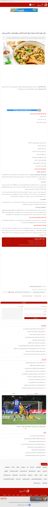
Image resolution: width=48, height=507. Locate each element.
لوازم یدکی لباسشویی (26, 479)
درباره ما (46, 1)
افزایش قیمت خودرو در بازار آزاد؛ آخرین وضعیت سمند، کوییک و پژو (34, 354)
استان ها (4, 495)
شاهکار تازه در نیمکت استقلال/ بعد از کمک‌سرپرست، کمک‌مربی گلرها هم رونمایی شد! (31, 345)
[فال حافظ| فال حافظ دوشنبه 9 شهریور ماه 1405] (44, 498)
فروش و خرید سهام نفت (14, 471)
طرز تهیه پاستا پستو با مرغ (27, 296)
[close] (46, 496)
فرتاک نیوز (40, 86)
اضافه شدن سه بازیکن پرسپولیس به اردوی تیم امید (36, 379)
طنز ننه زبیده (45, 471)
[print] (9, 292)
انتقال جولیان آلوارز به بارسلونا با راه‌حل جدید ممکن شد (36, 331)
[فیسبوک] (6, 499)
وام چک (45, 475)
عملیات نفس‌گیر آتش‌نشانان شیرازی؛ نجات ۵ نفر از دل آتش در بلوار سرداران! (31, 244)
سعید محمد (32, 467)
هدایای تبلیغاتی (15, 475)
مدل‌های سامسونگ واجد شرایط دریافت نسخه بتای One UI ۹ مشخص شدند (33, 444)
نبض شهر (38, 471)
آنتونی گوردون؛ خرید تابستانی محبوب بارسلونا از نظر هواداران (35, 371)
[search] (30, 5)
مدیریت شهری (23, 495)
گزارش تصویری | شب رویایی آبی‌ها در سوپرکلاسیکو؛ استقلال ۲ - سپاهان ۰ (31, 426)
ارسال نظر (35, 318)
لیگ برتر (13, 467)
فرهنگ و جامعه (36, 292)
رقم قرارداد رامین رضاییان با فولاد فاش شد (38, 340)
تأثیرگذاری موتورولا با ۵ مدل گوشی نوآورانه (38, 449)
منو (34, 4)
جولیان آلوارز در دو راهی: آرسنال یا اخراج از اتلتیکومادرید (36, 342)
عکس (43, 1)
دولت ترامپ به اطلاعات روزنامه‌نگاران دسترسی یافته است (36, 376)
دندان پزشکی (30, 475)
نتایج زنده (36, 1)
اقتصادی (18, 495)
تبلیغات (40, 1)
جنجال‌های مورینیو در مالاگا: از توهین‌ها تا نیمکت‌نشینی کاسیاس (35, 368)
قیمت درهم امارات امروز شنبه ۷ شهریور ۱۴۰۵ (22, 110)
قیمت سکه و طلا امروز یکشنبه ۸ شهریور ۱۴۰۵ (36, 242)
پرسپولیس (23, 467)
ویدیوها (14, 393)
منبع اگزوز (6, 471)
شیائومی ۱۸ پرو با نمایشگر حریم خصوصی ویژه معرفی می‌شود (35, 455)
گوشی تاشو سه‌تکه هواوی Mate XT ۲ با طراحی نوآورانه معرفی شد (34, 438)
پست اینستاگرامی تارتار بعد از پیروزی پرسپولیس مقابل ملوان (35, 362)
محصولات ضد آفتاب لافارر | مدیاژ (9, 479)
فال (27, 467)
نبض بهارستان (7, 467)
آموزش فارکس (44, 483)
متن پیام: (19, 306)
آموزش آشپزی (38, 467)
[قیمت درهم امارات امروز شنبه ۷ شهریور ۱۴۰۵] (39, 110)
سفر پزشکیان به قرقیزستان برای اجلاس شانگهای (37, 365)
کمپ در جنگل (18, 479)
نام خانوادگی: (43, 306)
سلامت (9, 495)
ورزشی (13, 495)
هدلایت (41, 475)
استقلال (18, 467)
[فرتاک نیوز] (42, 6)
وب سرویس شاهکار (37, 483)
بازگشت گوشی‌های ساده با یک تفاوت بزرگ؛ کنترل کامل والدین (35, 452)
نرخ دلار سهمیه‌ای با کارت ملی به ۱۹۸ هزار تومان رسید (36, 382)
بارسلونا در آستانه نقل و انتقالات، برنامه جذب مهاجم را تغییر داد (35, 337)
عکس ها (36, 393)
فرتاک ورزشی (45, 467)
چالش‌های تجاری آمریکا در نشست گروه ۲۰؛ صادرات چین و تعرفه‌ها (34, 385)
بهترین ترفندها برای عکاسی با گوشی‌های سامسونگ (37, 441)
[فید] (3, 499)
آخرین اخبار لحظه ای (7, 475)
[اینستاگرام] (4, 499)
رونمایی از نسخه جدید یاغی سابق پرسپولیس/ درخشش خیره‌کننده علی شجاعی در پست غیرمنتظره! (29, 348)
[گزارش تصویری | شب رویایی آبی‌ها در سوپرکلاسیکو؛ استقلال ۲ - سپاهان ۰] (24, 410)
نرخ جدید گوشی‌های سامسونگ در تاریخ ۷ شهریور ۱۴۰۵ (36, 447)
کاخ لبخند (35, 475)
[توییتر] (1, 499)
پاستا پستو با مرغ (38, 296)
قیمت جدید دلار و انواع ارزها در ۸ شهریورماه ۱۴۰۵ (36, 240)
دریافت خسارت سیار (23, 475)
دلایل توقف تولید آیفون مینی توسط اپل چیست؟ (37, 435)
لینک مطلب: (44, 286)
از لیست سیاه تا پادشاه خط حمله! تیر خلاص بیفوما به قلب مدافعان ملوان (33, 387)
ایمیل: (44, 311)
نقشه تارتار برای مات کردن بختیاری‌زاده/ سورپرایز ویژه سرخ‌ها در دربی (34, 328)
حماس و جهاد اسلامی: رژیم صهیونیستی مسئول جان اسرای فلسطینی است (33, 373)
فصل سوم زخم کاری (32, 471)
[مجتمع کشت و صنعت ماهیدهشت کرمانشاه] (24, 10)
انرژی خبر (45, 479)
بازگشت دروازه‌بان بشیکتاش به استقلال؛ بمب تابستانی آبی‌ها (35, 351)
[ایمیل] (11, 292)
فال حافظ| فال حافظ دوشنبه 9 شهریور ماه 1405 (36, 498)
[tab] (35, 393)
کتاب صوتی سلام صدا (23, 471)
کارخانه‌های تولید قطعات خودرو (37, 479)
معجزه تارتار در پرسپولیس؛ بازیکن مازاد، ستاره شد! (37, 334)
